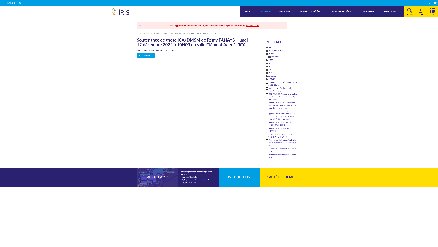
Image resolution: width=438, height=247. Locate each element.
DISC (270, 66)
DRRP (270, 60)
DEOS (270, 63)
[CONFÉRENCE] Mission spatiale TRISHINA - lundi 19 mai (280, 135)
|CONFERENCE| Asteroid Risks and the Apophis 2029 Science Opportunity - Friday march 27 (283, 97)
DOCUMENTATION (275, 50)
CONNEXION (146, 55)
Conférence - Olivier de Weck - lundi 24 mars (282, 150)
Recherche (148, 33)
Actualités (164, 33)
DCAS (270, 73)
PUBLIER (271, 79)
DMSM (156, 33)
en (424, 3)
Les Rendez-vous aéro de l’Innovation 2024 (282, 156)
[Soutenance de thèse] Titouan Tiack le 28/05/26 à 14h (282, 83)
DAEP (270, 47)
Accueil (139, 33)
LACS (270, 69)
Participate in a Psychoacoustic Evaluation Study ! (279, 89)
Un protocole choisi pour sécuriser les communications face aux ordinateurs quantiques (282, 143)
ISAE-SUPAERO (14, 2)
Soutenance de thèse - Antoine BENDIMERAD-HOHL (279, 123)
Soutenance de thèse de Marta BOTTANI (279, 129)
